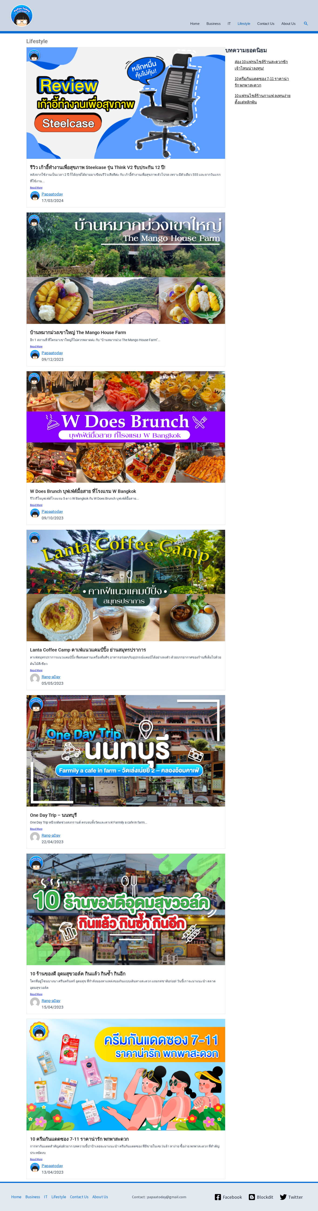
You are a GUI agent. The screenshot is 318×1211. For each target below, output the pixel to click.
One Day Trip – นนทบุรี (53, 815)
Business (213, 24)
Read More (36, 187)
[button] (306, 24)
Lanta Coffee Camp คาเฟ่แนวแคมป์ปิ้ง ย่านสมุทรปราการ (88, 650)
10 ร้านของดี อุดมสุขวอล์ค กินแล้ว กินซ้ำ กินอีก (77, 974)
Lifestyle (244, 24)
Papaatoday (52, 194)
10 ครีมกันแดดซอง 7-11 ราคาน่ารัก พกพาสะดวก (79, 1139)
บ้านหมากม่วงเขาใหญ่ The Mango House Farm (78, 332)
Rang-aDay (51, 676)
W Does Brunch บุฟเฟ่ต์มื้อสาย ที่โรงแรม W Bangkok (83, 491)
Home (195, 24)
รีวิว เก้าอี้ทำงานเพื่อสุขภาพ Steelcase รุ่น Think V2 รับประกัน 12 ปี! (97, 167)
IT (229, 24)
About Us (288, 24)
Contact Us (265, 24)
